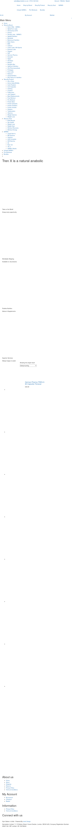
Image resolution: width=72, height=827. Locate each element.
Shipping (8, 784)
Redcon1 (10, 74)
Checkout (9, 799)
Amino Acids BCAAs (13, 83)
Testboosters (11, 111)
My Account (28, 15)
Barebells (10, 38)
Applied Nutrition (12, 36)
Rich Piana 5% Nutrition (14, 77)
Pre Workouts (33, 10)
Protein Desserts (12, 104)
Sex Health (11, 122)
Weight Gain (11, 126)
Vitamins (10, 113)
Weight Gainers (12, 115)
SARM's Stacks (12, 148)
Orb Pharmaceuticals (14, 68)
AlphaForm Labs (12, 29)
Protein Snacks (12, 107)
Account (57, 1)
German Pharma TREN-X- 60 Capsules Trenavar (35, 383)
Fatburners (11, 92)
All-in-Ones (11, 81)
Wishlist (62, 1)
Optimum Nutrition (13, 66)
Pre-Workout (11, 100)
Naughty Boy (11, 64)
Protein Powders (12, 105)
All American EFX (13, 31)
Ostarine (10, 137)
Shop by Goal (52, 5)
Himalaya (10, 61)
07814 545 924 (33, 1)
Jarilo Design (27, 821)
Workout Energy (12, 130)
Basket (68, 1)
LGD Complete (12, 139)
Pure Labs (11, 72)
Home (18, 5)
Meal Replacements (13, 96)
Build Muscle (11, 120)
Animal (10, 32)
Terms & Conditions (12, 790)
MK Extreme (11, 135)
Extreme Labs (12, 49)
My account (9, 797)
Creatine (10, 90)
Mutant (10, 62)
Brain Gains (11, 42)
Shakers (10, 109)
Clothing (10, 89)
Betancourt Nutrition (13, 40)
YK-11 (9, 147)
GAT (9, 53)
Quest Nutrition (12, 75)
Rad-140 (10, 145)
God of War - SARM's (14, 27)
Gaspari (10, 51)
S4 (8, 143)
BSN (9, 44)
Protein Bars (11, 102)
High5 (9, 59)
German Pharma (12, 55)
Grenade (10, 57)
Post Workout (11, 98)
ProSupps (10, 70)
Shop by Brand (27, 5)
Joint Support (11, 94)
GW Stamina (11, 141)
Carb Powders (12, 85)
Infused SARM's (21, 10)
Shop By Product (40, 5)
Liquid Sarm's (12, 133)
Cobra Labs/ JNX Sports (15, 47)
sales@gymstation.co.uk (21, 1)
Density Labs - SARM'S (14, 34)
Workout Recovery (13, 128)
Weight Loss (11, 117)
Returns (8, 786)
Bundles (42, 10)
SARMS (60, 5)
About (7, 782)
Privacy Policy (10, 788)
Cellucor (10, 46)
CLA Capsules (12, 87)
